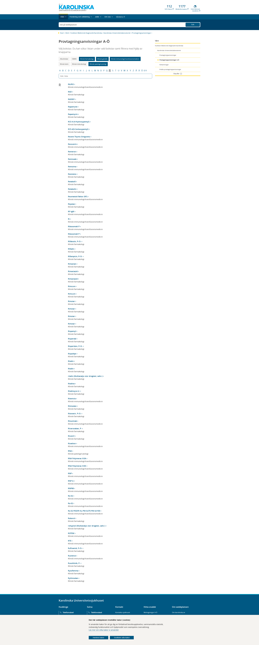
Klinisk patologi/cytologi (98, 64)
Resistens (72, 174)
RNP (70, 473)
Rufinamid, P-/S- (75, 548)
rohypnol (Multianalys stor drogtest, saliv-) (86, 526)
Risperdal (72, 338)
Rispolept (72, 353)
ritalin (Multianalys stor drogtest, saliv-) (85, 376)
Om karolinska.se (178, 612)
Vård (67, 33)
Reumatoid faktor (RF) (77, 196)
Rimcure (71, 286)
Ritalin (71, 361)
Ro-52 (70, 496)
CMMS (74, 59)
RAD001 (71, 99)
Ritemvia (72, 398)
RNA (70, 451)
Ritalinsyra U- (74, 391)
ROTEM (71, 533)
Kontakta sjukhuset (122, 612)
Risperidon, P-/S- (75, 346)
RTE (69, 541)
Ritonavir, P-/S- (74, 413)
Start (62, 33)
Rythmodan (73, 578)
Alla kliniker (64, 59)
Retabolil (72, 181)
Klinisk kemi (64, 64)
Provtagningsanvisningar (141, 33)
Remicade (72, 159)
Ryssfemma (73, 570)
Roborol (71, 518)
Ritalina (71, 383)
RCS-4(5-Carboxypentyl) (78, 129)
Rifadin (71, 249)
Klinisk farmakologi (87, 59)
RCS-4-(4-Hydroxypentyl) (78, 121)
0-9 (145, 70)
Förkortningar (164, 65)
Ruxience (72, 555)
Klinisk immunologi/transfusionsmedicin (125, 59)
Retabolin (72, 189)
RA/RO (71, 84)
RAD (70, 92)
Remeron (72, 151)
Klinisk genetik (102, 59)
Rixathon (72, 443)
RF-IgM (71, 211)
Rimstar (71, 301)
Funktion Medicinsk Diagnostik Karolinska (86, 33)
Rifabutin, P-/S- (74, 241)
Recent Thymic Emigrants (79, 136)
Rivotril (71, 436)
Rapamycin (73, 114)
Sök (192, 24)
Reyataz (71, 204)
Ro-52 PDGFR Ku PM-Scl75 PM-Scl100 (84, 511)
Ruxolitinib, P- (74, 563)
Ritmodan (72, 406)
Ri (69, 219)
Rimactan (72, 264)
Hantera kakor (98, 638)
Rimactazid (73, 271)
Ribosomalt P (74, 226)
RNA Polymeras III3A (77, 458)
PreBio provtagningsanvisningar (170, 69)
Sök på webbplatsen (68, 24)
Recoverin (72, 144)
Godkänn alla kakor (122, 638)
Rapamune (72, 106)
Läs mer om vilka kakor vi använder (104, 630)
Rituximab (72, 421)
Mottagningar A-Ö (150, 612)
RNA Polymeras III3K (77, 466)
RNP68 (71, 488)
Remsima (72, 166)
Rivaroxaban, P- (75, 428)
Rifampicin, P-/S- (75, 256)
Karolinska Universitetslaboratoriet (117, 33)
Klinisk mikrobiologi (79, 64)
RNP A (70, 481)
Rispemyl (72, 331)
